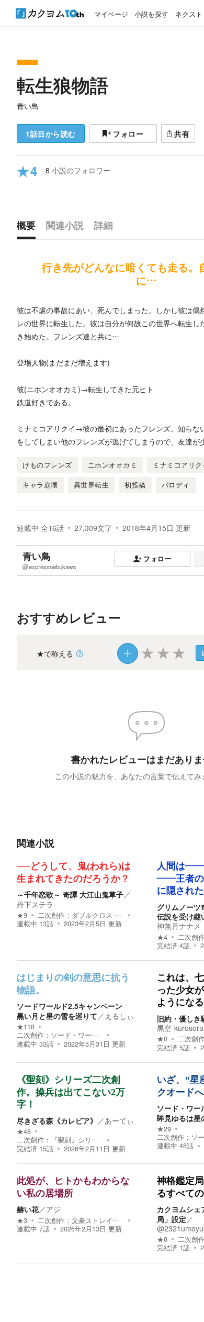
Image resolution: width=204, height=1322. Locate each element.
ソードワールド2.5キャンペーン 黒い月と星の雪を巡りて (73, 1010)
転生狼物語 (62, 85)
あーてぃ (119, 1120)
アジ (53, 1209)
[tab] (29, 227)
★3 (22, 1220)
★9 (22, 915)
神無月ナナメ (179, 925)
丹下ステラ (35, 904)
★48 (24, 1131)
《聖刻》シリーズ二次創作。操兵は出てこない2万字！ (71, 1091)
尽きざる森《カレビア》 (57, 1120)
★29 (164, 1129)
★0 (162, 1039)
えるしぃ (119, 1015)
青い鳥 (28, 106)
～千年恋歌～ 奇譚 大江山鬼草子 (70, 894)
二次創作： (81, 915)
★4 (162, 937)
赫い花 (28, 1209)
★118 (26, 1027)
